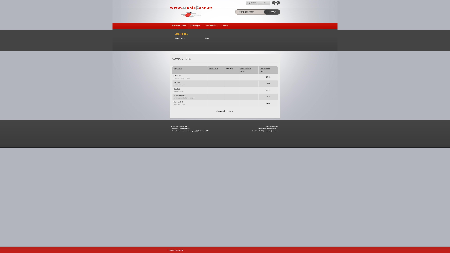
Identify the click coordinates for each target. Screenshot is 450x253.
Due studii (177, 89)
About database (210, 26)
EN (278, 3)
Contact (225, 26)
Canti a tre (177, 76)
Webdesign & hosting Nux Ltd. (181, 129)
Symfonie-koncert (179, 95)
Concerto (177, 82)
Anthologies (195, 26)
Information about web (178, 131)
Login (264, 3)
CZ (274, 3)
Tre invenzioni (178, 102)
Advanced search (179, 26)
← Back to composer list (175, 250)
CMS (207, 131)
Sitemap (190, 131)
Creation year (213, 69)
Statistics (201, 131)
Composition (178, 69)
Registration (252, 3)
